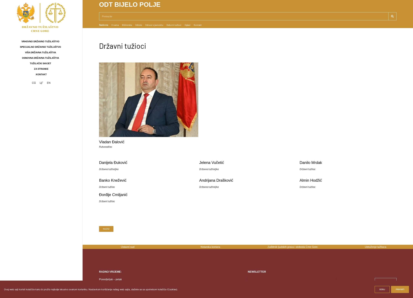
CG (34, 82)
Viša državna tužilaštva (40, 52)
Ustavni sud (124, 247)
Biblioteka (127, 25)
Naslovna (103, 25)
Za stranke (41, 69)
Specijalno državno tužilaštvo (40, 47)
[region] (206, 289)
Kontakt (41, 74)
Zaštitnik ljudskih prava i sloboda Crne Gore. (289, 247)
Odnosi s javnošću (154, 25)
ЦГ (41, 82)
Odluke (138, 25)
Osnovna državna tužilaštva (40, 58)
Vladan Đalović (111, 142)
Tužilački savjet (40, 63)
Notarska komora (206, 247)
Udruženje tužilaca (372, 247)
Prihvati (400, 289)
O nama (115, 25)
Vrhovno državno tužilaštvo (40, 41)
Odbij (382, 289)
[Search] (392, 16)
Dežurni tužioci (173, 25)
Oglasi (188, 25)
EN (48, 82)
